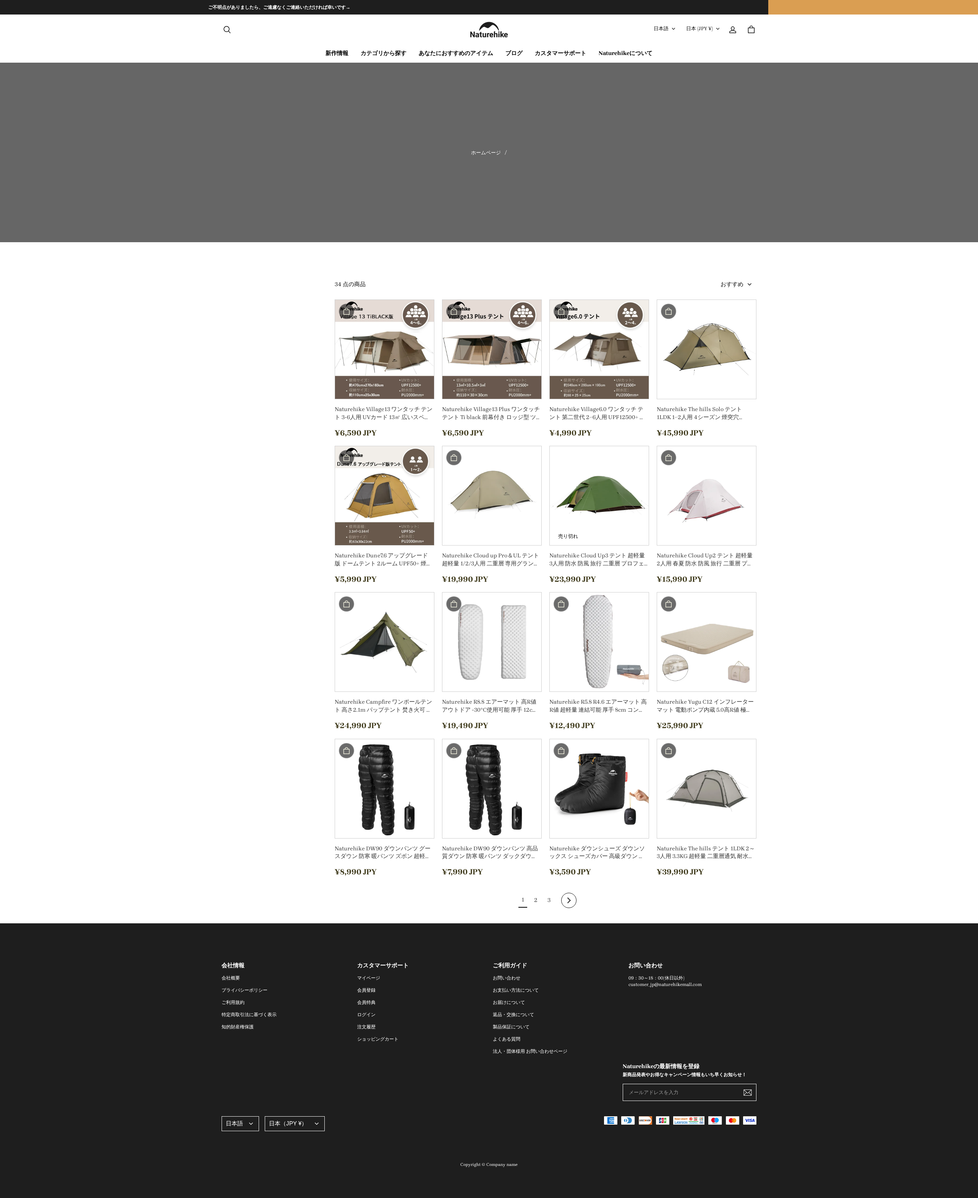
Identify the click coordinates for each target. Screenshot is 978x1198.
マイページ (368, 978)
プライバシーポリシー (244, 990)
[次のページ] (568, 900)
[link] (383, 54)
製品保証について (511, 1027)
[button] (227, 29)
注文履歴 (366, 1027)
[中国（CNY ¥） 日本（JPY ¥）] (295, 1123)
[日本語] (240, 1123)
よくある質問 (506, 1039)
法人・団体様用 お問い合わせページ (530, 1051)
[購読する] (748, 1092)
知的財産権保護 (238, 1027)
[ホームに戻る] (489, 30)
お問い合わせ (506, 978)
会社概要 (231, 978)
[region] (489, 7)
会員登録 (366, 990)
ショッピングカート (377, 1039)
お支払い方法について (516, 990)
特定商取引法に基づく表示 (249, 1014)
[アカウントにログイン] (732, 29)
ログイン (366, 1014)
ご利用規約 (233, 1002)
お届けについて (509, 1002)
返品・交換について (513, 1014)
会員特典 (366, 1002)
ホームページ (486, 152)
